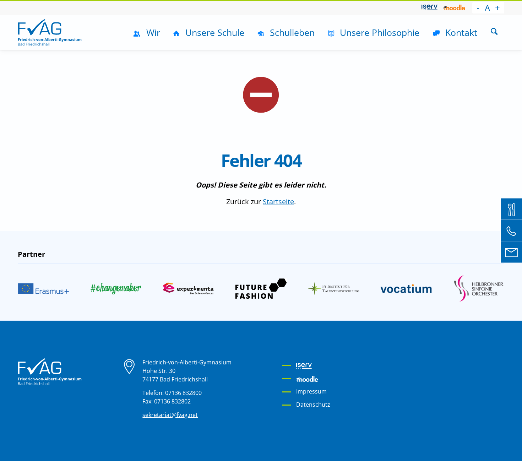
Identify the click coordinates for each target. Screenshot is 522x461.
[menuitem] (429, 8)
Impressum (311, 391)
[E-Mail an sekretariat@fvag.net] (511, 252)
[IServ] (429, 7)
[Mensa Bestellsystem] (511, 209)
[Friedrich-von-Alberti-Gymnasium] (50, 32)
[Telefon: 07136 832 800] (511, 230)
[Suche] (494, 32)
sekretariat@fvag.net (170, 415)
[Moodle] (454, 7)
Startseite (278, 201)
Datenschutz (313, 404)
